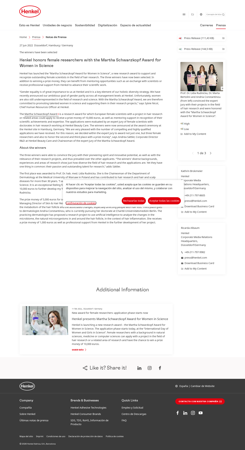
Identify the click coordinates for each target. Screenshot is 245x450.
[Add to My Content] (223, 38)
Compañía (26, 407)
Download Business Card (199, 206)
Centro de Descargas (134, 414)
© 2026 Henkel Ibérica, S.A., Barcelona (38, 444)
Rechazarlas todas (133, 200)
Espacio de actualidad (135, 25)
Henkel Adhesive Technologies (88, 407)
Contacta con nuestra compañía (198, 402)
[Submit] (223, 14)
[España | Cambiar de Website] (201, 14)
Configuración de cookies (81, 203)
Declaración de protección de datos (85, 436)
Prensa (221, 25)
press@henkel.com (196, 201)
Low (186, 129)
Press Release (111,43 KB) (199, 38)
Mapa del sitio (26, 436)
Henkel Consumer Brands (86, 414)
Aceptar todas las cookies (164, 200)
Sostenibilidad (85, 25)
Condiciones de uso (55, 436)
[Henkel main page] (30, 11)
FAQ (124, 420)
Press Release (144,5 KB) (198, 49)
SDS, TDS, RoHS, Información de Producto (89, 422)
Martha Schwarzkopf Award (40, 114)
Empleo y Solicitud (132, 407)
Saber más (78, 350)
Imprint (39, 436)
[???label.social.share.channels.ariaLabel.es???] (139, 368)
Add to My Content (195, 134)
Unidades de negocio (57, 25)
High (187, 123)
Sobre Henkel (27, 414)
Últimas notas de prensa (34, 420)
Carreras (206, 25)
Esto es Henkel (29, 25)
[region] (123, 193)
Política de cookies (115, 436)
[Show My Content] (192, 14)
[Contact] (184, 14)
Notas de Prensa (56, 37)
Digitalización (107, 25)
